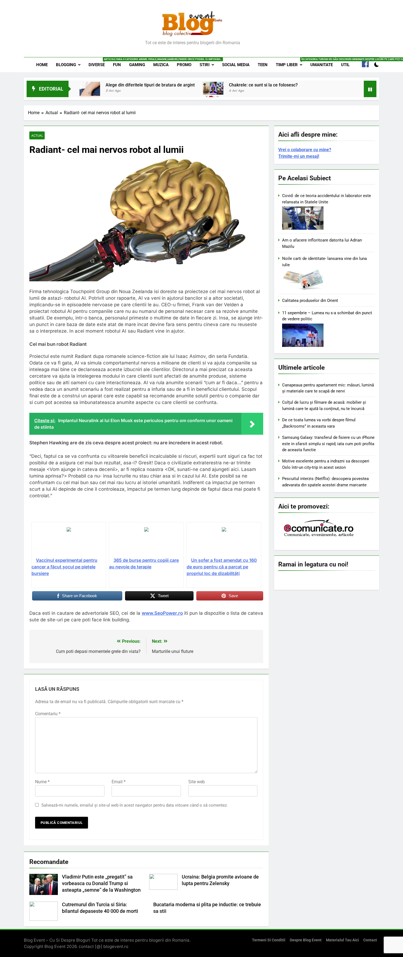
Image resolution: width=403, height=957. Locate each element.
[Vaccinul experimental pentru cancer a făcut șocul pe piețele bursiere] (69, 542)
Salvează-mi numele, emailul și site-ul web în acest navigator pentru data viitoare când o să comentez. (134, 805)
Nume (42, 781)
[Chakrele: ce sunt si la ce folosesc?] (213, 88)
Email (119, 781)
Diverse (99, 62)
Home (42, 64)
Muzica (161, 64)
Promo (184, 64)
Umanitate (321, 64)
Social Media (235, 64)
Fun (117, 64)
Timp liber (291, 62)
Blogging (66, 64)
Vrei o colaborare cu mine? (304, 149)
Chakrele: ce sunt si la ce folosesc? (263, 85)
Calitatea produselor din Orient (310, 300)
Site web (196, 781)
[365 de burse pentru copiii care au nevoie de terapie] (146, 542)
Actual (37, 135)
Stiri (204, 64)
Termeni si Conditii (268, 940)
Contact (370, 940)
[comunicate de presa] (319, 536)
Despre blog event (306, 940)
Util (345, 64)
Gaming (137, 64)
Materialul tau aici (342, 940)
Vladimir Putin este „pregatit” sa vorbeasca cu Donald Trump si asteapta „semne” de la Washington (101, 883)
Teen (263, 64)
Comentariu (48, 713)
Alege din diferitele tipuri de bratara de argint (150, 85)
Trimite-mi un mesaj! (298, 156)
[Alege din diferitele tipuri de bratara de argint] (90, 92)
